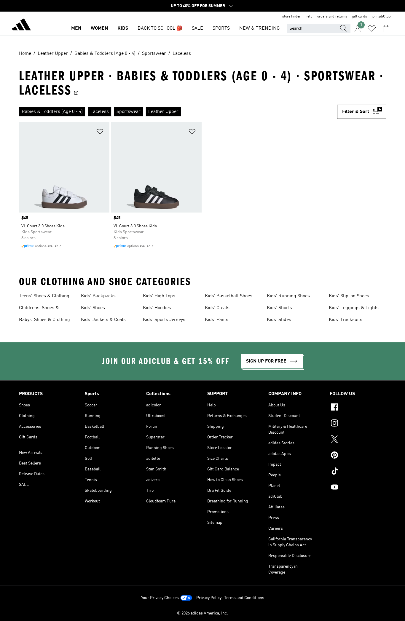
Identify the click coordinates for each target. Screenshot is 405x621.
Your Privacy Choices (160, 598)
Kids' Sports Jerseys (164, 319)
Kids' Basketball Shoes (228, 296)
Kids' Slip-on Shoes (349, 296)
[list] (178, 111)
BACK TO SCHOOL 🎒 (160, 28)
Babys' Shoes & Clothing (44, 319)
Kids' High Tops (159, 296)
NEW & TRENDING (259, 28)
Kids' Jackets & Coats (103, 319)
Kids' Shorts (279, 308)
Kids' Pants (216, 319)
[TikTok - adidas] (358, 472)
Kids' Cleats (217, 308)
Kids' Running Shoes (288, 296)
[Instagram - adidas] (358, 424)
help (308, 16)
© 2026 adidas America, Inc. (202, 613)
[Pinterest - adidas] (358, 456)
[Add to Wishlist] (100, 132)
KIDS (122, 28)
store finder (291, 16)
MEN (76, 28)
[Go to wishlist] (372, 28)
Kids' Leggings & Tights (354, 308)
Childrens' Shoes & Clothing (39, 309)
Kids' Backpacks (98, 296)
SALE (197, 28)
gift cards (359, 16)
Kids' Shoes (93, 308)
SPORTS (221, 28)
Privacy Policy (208, 598)
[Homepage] (21, 25)
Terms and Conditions (244, 598)
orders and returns (332, 16)
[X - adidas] (358, 440)
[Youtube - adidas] (358, 488)
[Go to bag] (386, 28)
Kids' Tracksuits (345, 319)
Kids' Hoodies (157, 308)
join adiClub (381, 16)
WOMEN (99, 28)
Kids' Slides (279, 319)
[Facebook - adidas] (358, 408)
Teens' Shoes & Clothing (44, 296)
